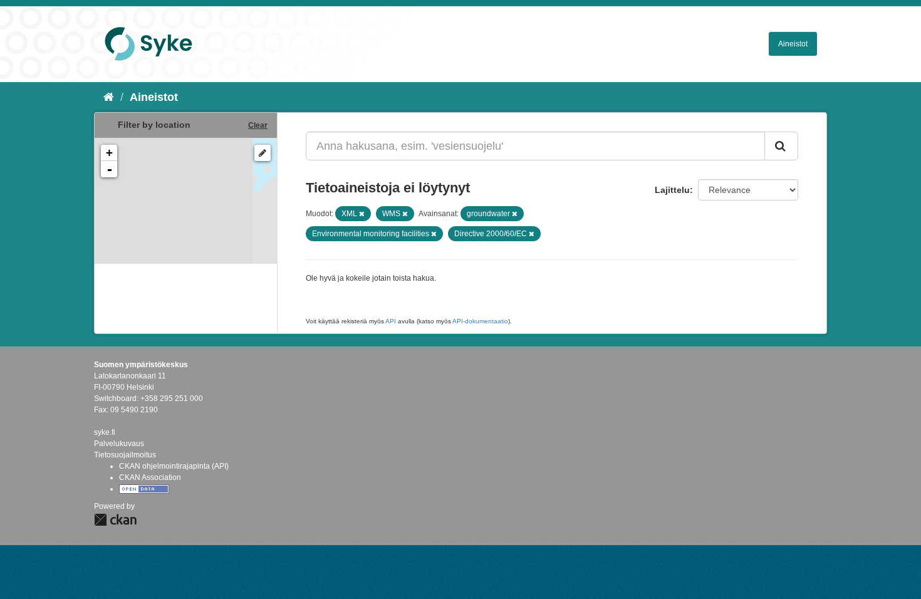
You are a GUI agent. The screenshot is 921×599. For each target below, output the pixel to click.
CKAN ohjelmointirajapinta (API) (174, 466)
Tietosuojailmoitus (125, 455)
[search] (781, 146)
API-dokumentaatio (480, 321)
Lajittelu (672, 190)
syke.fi (104, 432)
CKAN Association (150, 477)
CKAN (115, 519)
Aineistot (793, 43)
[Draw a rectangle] (262, 153)
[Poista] (362, 213)
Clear (258, 125)
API (390, 321)
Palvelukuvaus (119, 443)
